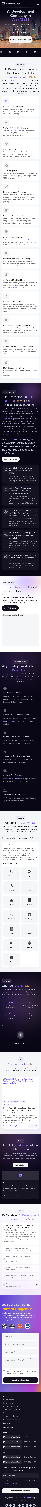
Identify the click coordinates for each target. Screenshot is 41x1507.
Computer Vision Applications (14, 216)
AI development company (20, 81)
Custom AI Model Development (15, 128)
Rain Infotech (12, 439)
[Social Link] (6, 1474)
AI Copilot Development (11, 1388)
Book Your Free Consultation (20, 39)
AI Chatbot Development (12, 1382)
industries (8, 419)
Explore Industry (20, 1134)
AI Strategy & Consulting (13, 107)
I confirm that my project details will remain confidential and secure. (21, 1341)
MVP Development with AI (13, 368)
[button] (2, 838)
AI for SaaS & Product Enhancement (17, 325)
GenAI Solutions (9, 149)
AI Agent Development (12, 302)
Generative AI (8, 1372)
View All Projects (10, 608)
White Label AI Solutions (11, 1378)
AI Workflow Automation (13, 237)
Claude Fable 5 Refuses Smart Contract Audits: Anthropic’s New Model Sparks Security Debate (19, 1079)
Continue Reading (9, 1095)
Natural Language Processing (14, 192)
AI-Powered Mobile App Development (18, 347)
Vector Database (23, 838)
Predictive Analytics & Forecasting (16, 259)
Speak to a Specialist (10, 459)
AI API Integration (10, 171)
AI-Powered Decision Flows (14, 280)
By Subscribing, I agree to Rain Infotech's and (22, 1451)
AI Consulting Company (11, 1375)
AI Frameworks (10, 838)
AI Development (8, 1369)
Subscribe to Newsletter (20, 1460)
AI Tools (33, 838)
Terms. (14, 1452)
